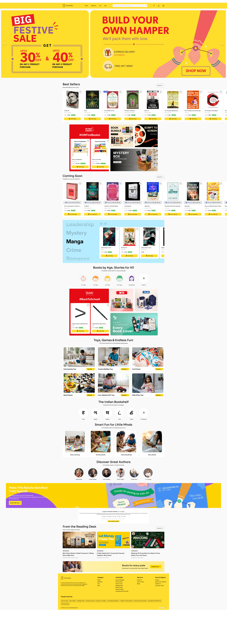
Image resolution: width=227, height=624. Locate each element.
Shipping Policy (119, 585)
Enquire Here (155, 566)
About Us (139, 580)
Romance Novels (90, 600)
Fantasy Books (65, 604)
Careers (157, 580)
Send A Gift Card (14, 503)
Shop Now (89, 369)
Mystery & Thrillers (101, 600)
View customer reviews (113, 521)
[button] (154, 5)
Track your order (159, 585)
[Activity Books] (100, 441)
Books (86, 5)
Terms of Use (119, 583)
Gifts (105, 5)
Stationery (93, 5)
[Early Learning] (75, 441)
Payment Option (120, 589)
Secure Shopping (120, 580)
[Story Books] (152, 441)
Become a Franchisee (160, 581)
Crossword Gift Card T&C (122, 591)
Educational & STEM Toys (154, 600)
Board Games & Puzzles (140, 600)
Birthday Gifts (81, 600)
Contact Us (158, 583)
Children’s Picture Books (126, 600)
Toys (100, 5)
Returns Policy (119, 587)
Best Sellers (73, 600)
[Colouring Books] (126, 441)
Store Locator (140, 581)
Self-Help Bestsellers (113, 600)
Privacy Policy (119, 581)
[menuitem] (86, 5)
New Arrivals (65, 600)
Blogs (138, 583)
